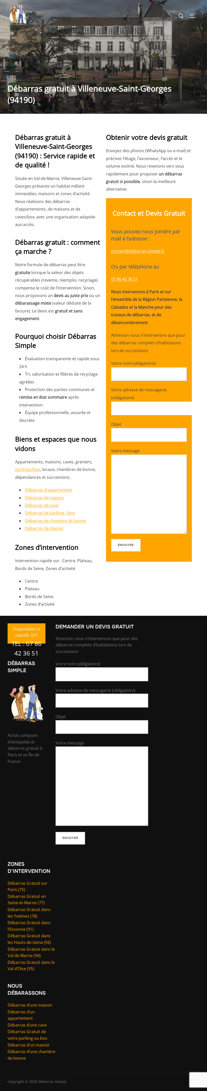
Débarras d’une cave (27, 1025)
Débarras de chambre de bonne (55, 521)
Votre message (125, 450)
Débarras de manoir (44, 528)
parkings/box (27, 469)
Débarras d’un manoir (29, 1045)
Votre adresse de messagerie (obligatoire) (139, 393)
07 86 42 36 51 (124, 279)
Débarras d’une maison (30, 1005)
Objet (116, 424)
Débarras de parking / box (50, 513)
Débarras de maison (44, 498)
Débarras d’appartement (48, 490)
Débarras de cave (41, 505)
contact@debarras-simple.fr (137, 251)
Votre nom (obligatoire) (133, 363)
